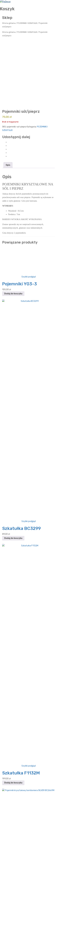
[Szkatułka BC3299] (28, 600)
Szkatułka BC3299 (21, 719)
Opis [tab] (8, 165)
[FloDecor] (5, 1)
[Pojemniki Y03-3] (28, 355)
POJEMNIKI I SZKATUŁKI (27, 23)
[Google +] (9, 152)
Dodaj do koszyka (13, 484)
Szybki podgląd (28, 467)
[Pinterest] (9, 149)
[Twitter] (9, 145)
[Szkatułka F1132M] (28, 845)
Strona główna (8, 23)
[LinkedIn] (9, 156)
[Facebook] (9, 142)
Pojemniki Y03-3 (19, 474)
